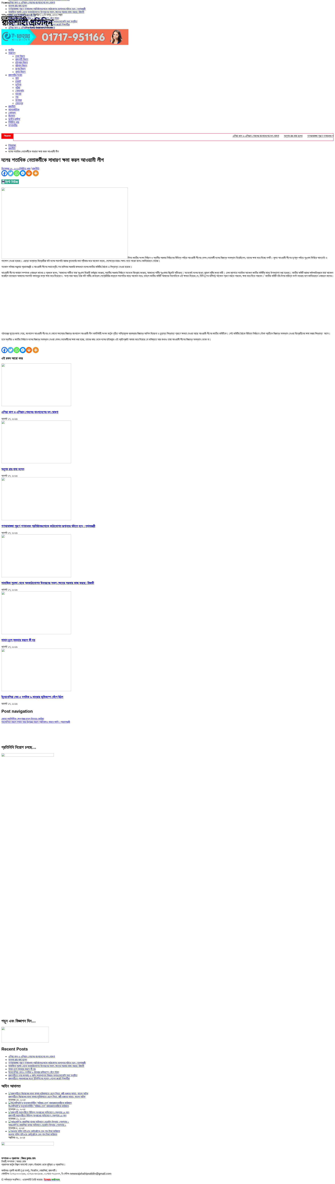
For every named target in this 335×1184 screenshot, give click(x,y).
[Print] (29, 173)
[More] (35, 173)
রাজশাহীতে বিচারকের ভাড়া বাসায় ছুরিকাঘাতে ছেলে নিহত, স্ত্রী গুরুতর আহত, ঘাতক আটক (46, 1096)
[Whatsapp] (17, 173)
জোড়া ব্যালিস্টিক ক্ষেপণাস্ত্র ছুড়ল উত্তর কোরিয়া (22, 718)
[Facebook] (4, 173)
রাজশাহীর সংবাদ (15, 74)
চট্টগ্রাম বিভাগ (21, 62)
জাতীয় (11, 49)
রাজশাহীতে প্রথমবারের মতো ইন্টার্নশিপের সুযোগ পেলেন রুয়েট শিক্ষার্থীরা (39, 24)
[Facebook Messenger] (23, 173)
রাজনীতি (12, 106)
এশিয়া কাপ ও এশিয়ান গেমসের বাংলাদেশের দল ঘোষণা (31, 2)
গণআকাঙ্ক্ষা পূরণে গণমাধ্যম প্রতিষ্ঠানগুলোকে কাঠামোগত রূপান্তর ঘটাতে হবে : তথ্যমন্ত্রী (46, 8)
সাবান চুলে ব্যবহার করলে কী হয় (22, 15)
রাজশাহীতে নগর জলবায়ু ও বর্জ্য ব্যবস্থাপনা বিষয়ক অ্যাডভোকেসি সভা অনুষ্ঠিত (42, 21)
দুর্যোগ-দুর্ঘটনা (14, 118)
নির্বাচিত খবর (13, 122)
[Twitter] (11, 173)
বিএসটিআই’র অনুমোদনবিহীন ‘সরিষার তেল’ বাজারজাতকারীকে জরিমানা (38, 1106)
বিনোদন (11, 115)
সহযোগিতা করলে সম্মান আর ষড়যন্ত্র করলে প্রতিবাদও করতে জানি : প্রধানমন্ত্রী (35, 721)
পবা (16, 96)
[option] (171, 2)
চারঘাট (18, 81)
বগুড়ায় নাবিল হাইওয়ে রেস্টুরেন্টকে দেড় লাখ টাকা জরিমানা (32, 1134)
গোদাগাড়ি (19, 90)
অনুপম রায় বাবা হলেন (17, 5)
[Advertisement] (167, 304)
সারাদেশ (11, 52)
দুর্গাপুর (18, 84)
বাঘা (17, 78)
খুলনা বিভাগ (20, 71)
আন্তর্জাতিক (13, 109)
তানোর (18, 93)
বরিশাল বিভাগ (21, 65)
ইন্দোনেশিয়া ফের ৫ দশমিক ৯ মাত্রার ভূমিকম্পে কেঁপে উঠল (33, 18)
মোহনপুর (19, 103)
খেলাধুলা (12, 112)
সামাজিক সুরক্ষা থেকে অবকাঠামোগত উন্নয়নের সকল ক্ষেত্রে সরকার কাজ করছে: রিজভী (46, 11)
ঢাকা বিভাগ (20, 56)
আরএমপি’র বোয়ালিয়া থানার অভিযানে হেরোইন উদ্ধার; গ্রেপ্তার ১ (37, 1124)
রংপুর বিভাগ (20, 68)
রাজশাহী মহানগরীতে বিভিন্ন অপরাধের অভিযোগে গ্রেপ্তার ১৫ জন (37, 1115)
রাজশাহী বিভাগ (21, 59)
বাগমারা (18, 100)
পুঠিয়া (17, 87)
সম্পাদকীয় (12, 125)
